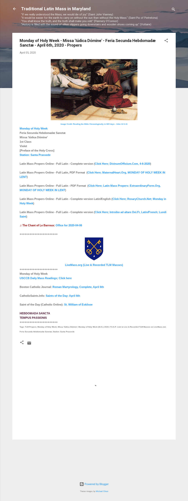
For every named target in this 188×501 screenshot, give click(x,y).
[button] (166, 41)
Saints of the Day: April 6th (63, 295)
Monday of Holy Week (34, 128)
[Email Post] (29, 344)
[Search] (173, 10)
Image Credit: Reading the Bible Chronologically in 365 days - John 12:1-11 (94, 124)
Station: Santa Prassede (35, 154)
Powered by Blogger (96, 484)
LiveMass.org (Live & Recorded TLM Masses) (94, 264)
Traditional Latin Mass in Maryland (56, 8)
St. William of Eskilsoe (78, 304)
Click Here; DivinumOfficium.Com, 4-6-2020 (122, 163)
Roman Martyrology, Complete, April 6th (78, 286)
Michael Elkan (102, 491)
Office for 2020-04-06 (69, 225)
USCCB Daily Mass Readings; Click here (46, 278)
